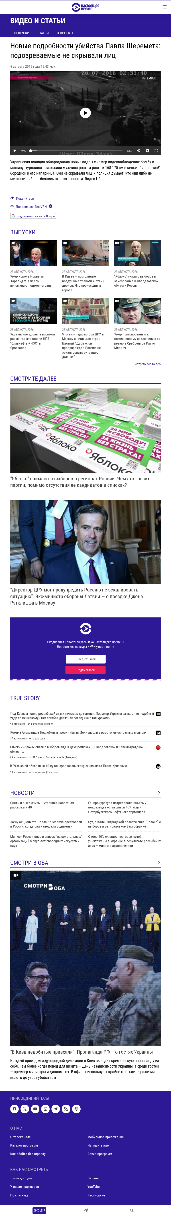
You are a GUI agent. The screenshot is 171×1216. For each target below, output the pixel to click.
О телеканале (20, 1137)
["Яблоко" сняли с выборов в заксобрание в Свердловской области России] (137, 253)
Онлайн (93, 1178)
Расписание (96, 1195)
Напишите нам (98, 1145)
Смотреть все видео (146, 364)
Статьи (43, 33)
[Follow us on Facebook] (14, 1109)
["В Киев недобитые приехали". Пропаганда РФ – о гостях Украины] (85, 958)
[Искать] (131, 1210)
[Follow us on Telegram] (55, 1109)
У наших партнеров (24, 1186)
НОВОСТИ (22, 792)
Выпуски (21, 33)
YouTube (94, 1186)
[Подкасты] (76, 1109)
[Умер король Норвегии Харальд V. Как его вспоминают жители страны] (33, 253)
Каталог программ (24, 1145)
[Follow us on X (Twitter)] (24, 1109)
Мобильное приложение (106, 1137)
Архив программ (100, 1154)
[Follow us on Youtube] (35, 1109)
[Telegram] (86, 1210)
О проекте (65, 33)
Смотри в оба (29, 862)
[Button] (22, 199)
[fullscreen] (156, 150)
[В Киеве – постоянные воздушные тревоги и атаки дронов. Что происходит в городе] (85, 253)
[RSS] (66, 1109)
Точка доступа (21, 1178)
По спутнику (19, 1195)
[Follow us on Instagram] (45, 1109)
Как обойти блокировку (28, 1154)
